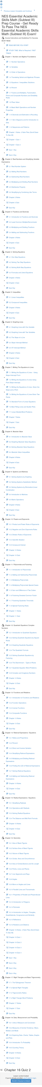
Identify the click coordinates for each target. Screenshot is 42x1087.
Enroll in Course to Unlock (21, 1081)
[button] (1, 2)
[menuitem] (1, 5)
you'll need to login (29, 1078)
